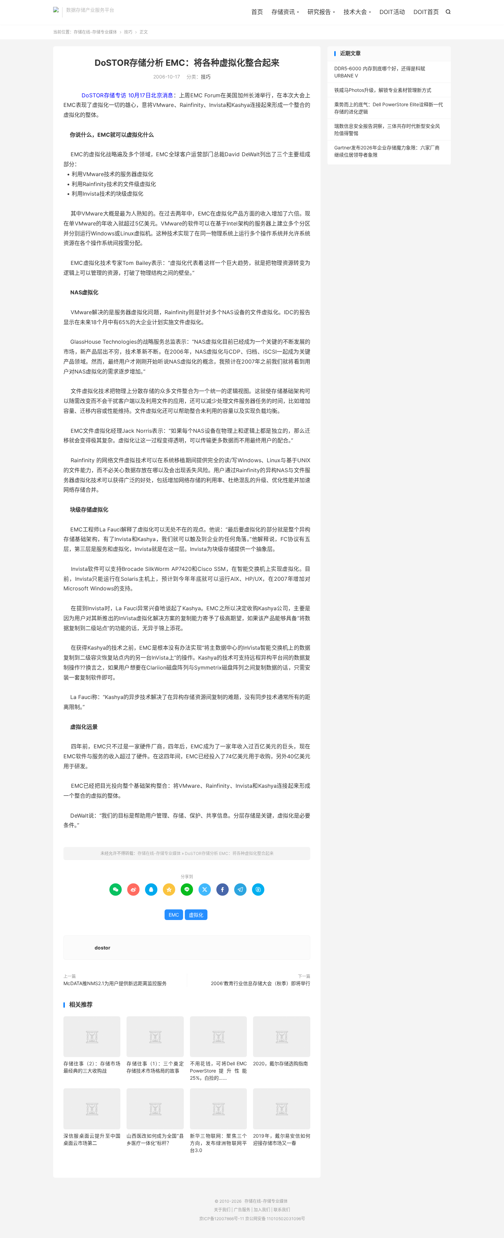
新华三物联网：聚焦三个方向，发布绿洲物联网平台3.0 (218, 1143)
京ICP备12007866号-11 (221, 1218)
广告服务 (242, 1209)
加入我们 (262, 1209)
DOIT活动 (392, 12)
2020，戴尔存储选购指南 (280, 1063)
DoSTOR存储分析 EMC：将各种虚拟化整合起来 (187, 63)
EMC (174, 915)
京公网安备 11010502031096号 (275, 1218)
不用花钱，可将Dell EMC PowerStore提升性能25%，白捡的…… (218, 1071)
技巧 (128, 32)
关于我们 (222, 1209)
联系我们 (282, 1209)
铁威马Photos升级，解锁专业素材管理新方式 (382, 90)
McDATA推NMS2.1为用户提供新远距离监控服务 (115, 983)
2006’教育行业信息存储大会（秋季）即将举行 (260, 983)
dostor (102, 948)
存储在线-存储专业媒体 (56, 12)
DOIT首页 (426, 12)
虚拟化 (196, 915)
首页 (257, 12)
